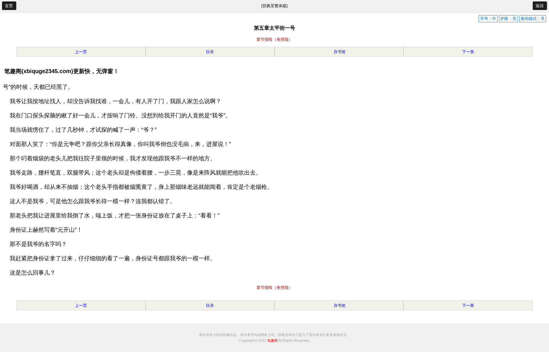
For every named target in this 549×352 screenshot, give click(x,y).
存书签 (339, 51)
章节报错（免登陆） (274, 39)
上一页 (81, 51)
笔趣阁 (272, 341)
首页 (9, 5)
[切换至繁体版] (274, 5)
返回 (540, 5)
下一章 (468, 51)
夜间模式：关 (533, 18)
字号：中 (488, 18)
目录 (210, 51)
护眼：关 (508, 18)
